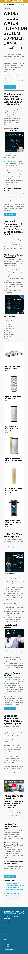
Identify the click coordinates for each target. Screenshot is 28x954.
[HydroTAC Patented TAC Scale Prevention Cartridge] (14, 475)
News (5, 939)
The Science (7, 937)
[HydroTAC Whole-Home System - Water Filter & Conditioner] (14, 507)
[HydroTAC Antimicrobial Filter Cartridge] (14, 383)
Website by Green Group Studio (11, 920)
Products (6, 934)
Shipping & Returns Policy (10, 949)
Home (5, 932)
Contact (5, 941)
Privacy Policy (7, 944)
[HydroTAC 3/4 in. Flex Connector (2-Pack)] (14, 353)
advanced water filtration (10, 242)
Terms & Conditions (8, 946)
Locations (7, 8)
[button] (10, 371)
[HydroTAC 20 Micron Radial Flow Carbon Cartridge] (14, 413)
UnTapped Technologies (10, 237)
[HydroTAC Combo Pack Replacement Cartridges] (14, 445)
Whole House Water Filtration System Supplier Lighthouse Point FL (14, 889)
